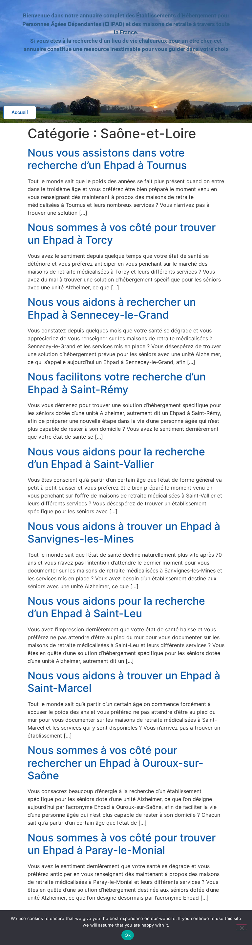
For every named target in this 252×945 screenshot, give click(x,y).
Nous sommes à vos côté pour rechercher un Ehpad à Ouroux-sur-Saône (115, 763)
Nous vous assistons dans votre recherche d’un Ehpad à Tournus (107, 159)
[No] (241, 927)
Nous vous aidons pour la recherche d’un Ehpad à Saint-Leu (116, 607)
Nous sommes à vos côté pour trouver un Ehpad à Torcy (122, 233)
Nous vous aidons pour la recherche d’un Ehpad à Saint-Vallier (116, 458)
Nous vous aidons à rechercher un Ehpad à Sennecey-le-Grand (112, 308)
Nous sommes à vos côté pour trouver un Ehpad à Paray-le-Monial (122, 844)
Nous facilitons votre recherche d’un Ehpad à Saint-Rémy (117, 383)
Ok (128, 935)
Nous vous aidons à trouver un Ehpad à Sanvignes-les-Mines (124, 532)
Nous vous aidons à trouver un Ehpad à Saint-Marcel (124, 681)
